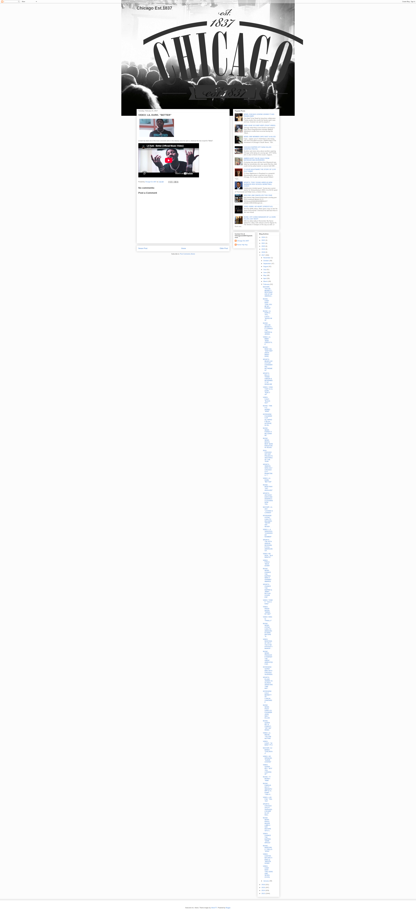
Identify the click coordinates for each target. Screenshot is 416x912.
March (265, 281)
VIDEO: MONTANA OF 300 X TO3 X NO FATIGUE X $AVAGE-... (267, 643)
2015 (263, 887)
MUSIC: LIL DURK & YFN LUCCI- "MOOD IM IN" (267, 315)
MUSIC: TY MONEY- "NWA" (267, 778)
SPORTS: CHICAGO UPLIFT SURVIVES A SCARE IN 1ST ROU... (267, 809)
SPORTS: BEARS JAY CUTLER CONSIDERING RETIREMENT (268, 364)
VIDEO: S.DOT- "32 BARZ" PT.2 (268, 743)
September (267, 263)
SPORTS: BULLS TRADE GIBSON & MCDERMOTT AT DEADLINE (268, 378)
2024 (263, 237)
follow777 (214, 908)
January (266, 881)
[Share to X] (173, 182)
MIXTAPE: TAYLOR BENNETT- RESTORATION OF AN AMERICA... (268, 291)
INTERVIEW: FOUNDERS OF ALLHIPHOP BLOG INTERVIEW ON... (267, 419)
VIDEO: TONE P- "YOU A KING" (268, 602)
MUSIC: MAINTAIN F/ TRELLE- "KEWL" (268, 848)
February (266, 284)
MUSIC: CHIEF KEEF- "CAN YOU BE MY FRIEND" (267, 303)
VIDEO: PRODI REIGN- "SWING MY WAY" (267, 610)
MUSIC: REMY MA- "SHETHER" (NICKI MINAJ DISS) (268, 351)
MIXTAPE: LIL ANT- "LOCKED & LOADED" (268, 509)
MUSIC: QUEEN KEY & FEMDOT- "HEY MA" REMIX (267, 725)
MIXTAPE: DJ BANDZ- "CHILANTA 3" (267, 750)
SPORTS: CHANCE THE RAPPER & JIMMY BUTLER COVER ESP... (267, 590)
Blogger (228, 908)
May (265, 275)
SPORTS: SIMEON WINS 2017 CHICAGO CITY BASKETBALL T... (267, 469)
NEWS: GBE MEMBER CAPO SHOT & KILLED (260, 136)
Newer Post (142, 248)
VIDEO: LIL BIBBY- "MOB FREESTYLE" (267, 340)
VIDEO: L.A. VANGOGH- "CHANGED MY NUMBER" (268, 533)
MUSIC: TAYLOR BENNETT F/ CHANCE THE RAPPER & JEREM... (268, 328)
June (265, 272)
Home (183, 248)
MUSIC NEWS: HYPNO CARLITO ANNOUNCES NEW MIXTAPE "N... (267, 630)
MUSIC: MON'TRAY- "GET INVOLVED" (268, 487)
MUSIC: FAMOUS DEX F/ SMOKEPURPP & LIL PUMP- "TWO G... (267, 789)
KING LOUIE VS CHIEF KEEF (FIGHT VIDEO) (259, 125)
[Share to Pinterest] (177, 182)
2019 (263, 249)
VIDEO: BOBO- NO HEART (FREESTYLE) (258, 206)
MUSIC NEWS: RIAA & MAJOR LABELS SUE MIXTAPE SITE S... (267, 824)
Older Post (224, 248)
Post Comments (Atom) (187, 254)
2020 (263, 246)
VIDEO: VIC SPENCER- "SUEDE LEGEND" (267, 759)
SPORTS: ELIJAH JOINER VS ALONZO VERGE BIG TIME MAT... (268, 682)
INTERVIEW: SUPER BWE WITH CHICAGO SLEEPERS (267, 670)
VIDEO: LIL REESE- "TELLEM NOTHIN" (267, 735)
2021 (263, 243)
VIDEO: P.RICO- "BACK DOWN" (266, 563)
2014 (263, 890)
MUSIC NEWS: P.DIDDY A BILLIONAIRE (267, 431)
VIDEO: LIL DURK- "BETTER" (267, 480)
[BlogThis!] (171, 182)
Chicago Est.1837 (154, 8)
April (265, 278)
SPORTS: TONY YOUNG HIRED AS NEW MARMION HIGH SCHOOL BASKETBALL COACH (258, 184)
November (267, 258)
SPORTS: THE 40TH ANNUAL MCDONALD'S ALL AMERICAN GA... (267, 545)
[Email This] (169, 182)
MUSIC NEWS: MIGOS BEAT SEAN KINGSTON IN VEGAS (268, 442)
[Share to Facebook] (175, 182)
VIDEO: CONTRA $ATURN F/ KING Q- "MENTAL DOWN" (267, 858)
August (266, 266)
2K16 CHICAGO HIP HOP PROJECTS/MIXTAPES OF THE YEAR (268, 456)
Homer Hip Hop (242, 245)
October (266, 260)
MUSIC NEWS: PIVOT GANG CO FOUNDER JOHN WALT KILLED (267, 711)
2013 (263, 893)
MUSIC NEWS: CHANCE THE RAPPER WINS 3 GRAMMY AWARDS (267, 575)
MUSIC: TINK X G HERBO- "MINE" (267, 408)
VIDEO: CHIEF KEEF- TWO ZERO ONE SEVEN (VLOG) (268, 871)
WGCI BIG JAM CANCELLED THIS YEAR (258, 195)
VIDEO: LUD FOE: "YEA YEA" (267, 799)
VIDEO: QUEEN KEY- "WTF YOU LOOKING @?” (267, 769)
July (264, 269)
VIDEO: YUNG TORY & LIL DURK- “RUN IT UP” (268, 390)
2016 (263, 884)
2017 (263, 255)
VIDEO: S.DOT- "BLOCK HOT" (266, 400)
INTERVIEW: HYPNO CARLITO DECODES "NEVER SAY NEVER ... (267, 521)
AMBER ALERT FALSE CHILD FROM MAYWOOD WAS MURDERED (256, 159)
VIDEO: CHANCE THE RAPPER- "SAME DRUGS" (267, 838)
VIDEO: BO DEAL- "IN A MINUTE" (268, 555)
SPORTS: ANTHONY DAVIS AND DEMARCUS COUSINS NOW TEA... (268, 498)
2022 (263, 240)
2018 (263, 252)
